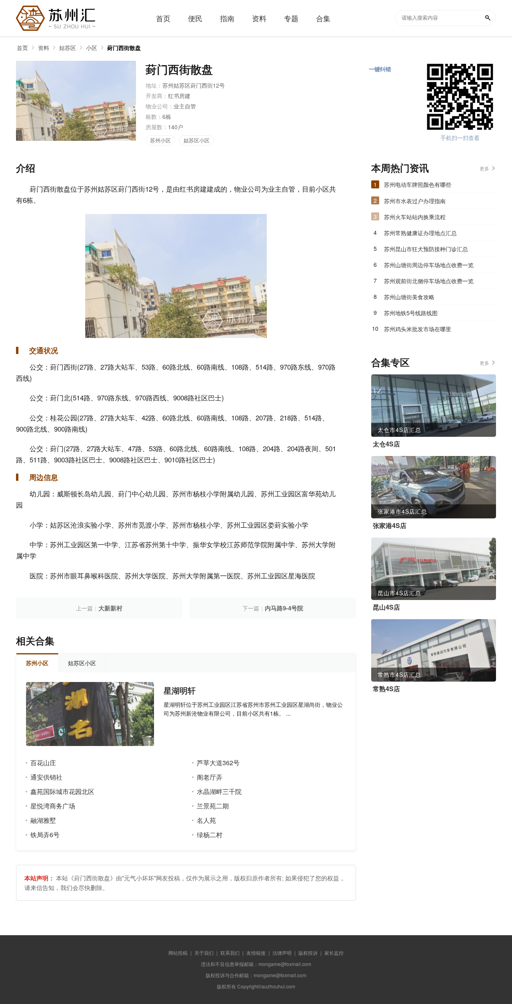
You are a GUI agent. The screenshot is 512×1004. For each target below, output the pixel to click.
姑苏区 (67, 47)
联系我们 (230, 952)
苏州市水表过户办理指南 (415, 201)
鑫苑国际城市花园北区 (62, 791)
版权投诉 (308, 952)
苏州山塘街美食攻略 (409, 297)
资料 (43, 47)
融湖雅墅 (43, 820)
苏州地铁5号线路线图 (411, 313)
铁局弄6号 (45, 834)
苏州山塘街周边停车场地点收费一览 (429, 265)
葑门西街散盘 (124, 47)
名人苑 (206, 820)
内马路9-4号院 (284, 608)
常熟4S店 (386, 689)
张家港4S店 (389, 526)
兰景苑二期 (213, 805)
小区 (91, 47)
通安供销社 (46, 777)
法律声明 (282, 952)
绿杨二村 (209, 834)
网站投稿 (178, 952)
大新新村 (110, 608)
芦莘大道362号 (218, 762)
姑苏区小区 (197, 140)
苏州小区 (160, 140)
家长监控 (334, 952)
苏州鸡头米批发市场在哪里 (417, 329)
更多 (484, 168)
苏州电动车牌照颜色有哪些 (417, 184)
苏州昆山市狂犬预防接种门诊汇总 (426, 249)
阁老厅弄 (209, 777)
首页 (22, 47)
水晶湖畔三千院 (219, 791)
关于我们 (204, 952)
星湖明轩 (180, 690)
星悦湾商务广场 (52, 805)
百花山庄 (43, 762)
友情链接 (256, 952)
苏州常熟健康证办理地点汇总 (420, 233)
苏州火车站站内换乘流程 (415, 217)
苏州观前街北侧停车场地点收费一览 (429, 281)
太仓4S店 (386, 444)
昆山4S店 (386, 607)
